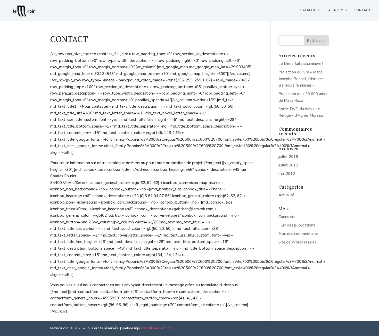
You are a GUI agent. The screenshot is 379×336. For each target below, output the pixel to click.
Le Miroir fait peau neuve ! (300, 63)
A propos (337, 11)
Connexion (287, 216)
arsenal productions (156, 328)
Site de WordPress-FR (298, 242)
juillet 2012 (288, 165)
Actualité (286, 195)
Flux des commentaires (298, 233)
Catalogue (311, 11)
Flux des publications (296, 225)
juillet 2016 (288, 156)
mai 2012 (286, 173)
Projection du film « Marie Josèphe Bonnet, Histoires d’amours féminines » (301, 79)
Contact (362, 11)
